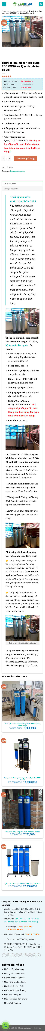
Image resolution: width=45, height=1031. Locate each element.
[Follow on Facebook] (4, 955)
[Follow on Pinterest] (21, 955)
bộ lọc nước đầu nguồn (17, 345)
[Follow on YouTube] (30, 955)
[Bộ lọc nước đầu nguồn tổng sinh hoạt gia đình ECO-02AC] (22, 755)
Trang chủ (5, 11)
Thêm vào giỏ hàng (25, 158)
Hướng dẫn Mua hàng (14, 969)
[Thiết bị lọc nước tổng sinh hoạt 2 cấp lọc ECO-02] (22, 809)
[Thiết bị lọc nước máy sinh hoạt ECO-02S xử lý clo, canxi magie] (22, 701)
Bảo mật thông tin (12, 994)
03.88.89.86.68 (15, 929)
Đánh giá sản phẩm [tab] (11, 189)
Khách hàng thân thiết (14, 977)
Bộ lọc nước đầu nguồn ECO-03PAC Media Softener (22, 884)
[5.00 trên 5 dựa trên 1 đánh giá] (22, 76)
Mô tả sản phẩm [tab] (10, 184)
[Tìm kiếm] (41, 4)
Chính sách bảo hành (13, 986)
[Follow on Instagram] (8, 955)
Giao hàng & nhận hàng (15, 981)
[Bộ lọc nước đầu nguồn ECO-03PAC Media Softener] (22, 861)
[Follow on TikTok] (13, 955)
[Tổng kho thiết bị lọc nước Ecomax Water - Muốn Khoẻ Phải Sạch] (22, 4)
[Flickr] (34, 955)
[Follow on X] (17, 955)
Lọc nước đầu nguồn (19, 11)
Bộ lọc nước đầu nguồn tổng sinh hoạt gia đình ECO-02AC (22, 779)
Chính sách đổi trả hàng (15, 990)
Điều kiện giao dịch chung (15, 998)
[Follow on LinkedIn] (26, 955)
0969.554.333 (25, 926)
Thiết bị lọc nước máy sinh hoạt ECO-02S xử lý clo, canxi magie (23, 725)
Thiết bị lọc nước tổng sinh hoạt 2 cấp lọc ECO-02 (22, 832)
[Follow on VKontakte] (39, 955)
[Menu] (4, 4)
